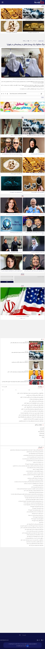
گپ (43, 640)
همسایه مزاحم (41, 522)
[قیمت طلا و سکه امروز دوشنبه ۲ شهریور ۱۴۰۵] (11, 13)
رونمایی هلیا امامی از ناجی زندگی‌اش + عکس (36, 401)
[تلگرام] (3, 93)
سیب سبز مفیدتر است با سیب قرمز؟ (38, 462)
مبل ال (43, 437)
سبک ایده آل (42, 429)
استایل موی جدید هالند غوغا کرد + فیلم (38, 214)
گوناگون (42, 6)
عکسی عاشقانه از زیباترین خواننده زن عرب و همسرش (14, 214)
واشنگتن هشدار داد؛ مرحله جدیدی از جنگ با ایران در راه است (33, 411)
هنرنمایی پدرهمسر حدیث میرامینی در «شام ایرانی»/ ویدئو (35, 473)
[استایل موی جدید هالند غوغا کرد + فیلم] (34, 205)
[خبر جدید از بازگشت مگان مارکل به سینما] (11, 243)
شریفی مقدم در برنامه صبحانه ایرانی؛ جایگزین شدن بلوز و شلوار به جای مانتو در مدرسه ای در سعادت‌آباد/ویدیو (28, 465)
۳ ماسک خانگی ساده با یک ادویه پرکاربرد (37, 513)
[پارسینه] (38, 2)
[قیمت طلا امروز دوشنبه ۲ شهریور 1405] (33, 26)
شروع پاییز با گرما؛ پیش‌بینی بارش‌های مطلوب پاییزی (36, 453)
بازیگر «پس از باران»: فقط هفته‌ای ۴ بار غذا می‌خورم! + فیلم (33, 403)
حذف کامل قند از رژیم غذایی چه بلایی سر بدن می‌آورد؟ (35, 515)
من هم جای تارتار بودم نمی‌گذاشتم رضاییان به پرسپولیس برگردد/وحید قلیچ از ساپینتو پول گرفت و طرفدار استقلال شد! (27, 494)
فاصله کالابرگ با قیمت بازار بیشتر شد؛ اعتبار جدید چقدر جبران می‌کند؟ (33, 495)
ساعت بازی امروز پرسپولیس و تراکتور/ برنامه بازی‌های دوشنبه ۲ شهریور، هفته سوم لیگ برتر (15, 381)
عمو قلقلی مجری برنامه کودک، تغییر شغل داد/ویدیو (36, 480)
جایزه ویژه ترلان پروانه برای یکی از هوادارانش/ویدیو (36, 492)
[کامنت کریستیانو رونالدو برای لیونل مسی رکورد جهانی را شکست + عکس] (36, 374)
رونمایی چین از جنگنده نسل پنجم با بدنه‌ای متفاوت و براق (33, 19)
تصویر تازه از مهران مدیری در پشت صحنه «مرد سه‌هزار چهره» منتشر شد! (12, 154)
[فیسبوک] (5, 93)
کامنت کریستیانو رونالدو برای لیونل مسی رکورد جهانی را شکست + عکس (18, 371)
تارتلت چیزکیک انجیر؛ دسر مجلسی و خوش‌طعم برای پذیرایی (35, 511)
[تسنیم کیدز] (22, 107)
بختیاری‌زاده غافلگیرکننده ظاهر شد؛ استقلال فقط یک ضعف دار (34, 471)
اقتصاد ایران (42, 428)
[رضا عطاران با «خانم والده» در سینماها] (11, 126)
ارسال (7, 281)
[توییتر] (1, 93)
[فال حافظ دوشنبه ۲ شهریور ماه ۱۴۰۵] (11, 26)
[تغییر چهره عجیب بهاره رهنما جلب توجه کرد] (34, 243)
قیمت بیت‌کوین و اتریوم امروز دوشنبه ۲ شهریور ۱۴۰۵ (35, 510)
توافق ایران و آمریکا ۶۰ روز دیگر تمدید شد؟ (22, 316)
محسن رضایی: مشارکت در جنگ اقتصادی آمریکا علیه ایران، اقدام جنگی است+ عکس (31, 527)
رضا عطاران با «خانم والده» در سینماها (16, 135)
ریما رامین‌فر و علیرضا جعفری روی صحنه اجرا (37, 154)
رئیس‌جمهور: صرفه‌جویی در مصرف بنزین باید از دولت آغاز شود (34, 541)
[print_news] (7, 93)
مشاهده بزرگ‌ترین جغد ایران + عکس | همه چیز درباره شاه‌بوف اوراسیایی (33, 455)
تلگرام (39, 640)
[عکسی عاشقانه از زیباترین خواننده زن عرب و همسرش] (11, 205)
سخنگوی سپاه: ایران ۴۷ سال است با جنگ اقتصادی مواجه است (34, 538)
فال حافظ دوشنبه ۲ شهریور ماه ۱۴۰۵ (11, 32)
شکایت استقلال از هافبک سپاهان (38, 476)
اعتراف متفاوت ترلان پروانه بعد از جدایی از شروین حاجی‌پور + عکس (32, 405)
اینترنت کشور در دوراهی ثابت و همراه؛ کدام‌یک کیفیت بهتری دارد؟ (34, 497)
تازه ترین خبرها (41, 435)
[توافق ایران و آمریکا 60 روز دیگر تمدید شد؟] (22, 301)
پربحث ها (3, 386)
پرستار (42, 97)
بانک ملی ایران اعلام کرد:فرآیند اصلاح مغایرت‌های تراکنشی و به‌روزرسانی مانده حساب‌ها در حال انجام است (28, 481)
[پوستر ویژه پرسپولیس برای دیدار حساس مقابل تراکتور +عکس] (36, 345)
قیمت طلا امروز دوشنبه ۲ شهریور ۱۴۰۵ (33, 32)
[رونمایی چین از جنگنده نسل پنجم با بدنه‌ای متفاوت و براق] (33, 13)
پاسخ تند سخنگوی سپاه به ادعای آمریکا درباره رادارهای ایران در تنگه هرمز (33, 474)
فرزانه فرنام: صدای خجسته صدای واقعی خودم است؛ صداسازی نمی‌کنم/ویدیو (31, 421)
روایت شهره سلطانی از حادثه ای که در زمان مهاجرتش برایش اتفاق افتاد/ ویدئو (30, 417)
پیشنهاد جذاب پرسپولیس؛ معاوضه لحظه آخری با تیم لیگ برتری (34, 499)
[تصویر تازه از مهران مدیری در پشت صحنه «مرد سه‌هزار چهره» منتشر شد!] (11, 145)
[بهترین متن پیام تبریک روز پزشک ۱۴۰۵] (11, 223)
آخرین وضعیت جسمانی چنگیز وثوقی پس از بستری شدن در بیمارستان (33, 483)
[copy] (41, 94)
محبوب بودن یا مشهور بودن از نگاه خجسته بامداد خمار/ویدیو (33, 419)
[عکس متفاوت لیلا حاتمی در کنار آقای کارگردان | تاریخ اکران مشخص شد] (11, 262)
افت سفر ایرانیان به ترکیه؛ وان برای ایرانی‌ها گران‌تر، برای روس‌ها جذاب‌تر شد (32, 458)
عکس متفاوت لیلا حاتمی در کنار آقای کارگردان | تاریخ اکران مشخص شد (11, 271)
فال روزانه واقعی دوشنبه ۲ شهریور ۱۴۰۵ (16, 192)
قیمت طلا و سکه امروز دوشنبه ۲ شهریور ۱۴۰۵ (11, 19)
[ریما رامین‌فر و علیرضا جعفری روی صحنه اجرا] (34, 145)
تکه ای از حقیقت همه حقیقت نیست (38, 485)
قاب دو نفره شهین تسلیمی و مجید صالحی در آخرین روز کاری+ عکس (34, 271)
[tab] (24, 318)
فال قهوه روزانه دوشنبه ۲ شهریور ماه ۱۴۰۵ (37, 192)
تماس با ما (24, 635)
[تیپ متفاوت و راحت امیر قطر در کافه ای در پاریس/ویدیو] (36, 365)
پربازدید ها (40, 386)
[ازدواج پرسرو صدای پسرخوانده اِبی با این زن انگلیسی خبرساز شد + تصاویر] (34, 223)
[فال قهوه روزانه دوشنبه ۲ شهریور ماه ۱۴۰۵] (34, 183)
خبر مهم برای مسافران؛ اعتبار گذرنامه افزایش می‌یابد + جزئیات (35, 543)
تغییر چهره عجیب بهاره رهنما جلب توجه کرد (37, 252)
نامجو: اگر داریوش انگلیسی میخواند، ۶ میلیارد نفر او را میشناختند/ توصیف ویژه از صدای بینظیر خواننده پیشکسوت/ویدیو (26, 450)
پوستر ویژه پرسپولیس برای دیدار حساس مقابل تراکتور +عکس (19, 342)
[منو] (2, 2)
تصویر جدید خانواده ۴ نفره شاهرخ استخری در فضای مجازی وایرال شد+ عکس (31, 415)
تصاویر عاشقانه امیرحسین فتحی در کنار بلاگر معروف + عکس (33, 407)
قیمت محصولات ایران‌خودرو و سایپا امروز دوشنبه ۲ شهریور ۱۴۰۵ (34, 464)
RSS (20, 635)
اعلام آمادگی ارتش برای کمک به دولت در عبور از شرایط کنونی (35, 451)
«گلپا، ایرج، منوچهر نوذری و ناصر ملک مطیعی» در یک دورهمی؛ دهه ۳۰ (33, 503)
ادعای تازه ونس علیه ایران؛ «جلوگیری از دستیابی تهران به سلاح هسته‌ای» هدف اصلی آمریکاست (30, 488)
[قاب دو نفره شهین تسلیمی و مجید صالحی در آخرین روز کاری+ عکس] (34, 262)
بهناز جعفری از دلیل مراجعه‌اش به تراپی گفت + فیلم (36, 545)
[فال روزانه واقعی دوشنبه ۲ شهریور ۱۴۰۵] (11, 183)
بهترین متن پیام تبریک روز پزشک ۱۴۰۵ (16, 232)
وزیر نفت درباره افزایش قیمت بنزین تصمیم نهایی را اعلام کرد (35, 534)
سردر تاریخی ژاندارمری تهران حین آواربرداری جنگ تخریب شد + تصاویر (32, 409)
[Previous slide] (2, 299)
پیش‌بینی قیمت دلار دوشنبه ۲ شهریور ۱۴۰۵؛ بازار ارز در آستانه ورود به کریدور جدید (31, 525)
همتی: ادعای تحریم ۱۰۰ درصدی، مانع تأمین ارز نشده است (35, 457)
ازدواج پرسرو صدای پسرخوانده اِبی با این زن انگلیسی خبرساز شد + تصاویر (34, 233)
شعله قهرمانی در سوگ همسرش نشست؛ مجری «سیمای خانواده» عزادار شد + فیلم (30, 393)
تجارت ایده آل (42, 433)
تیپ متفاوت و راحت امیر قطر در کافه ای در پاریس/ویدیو (20, 362)
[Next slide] (43, 299)
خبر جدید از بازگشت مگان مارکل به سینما (16, 252)
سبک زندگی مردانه (41, 431)
